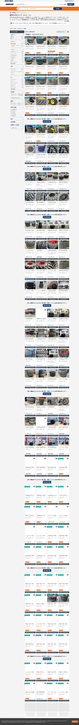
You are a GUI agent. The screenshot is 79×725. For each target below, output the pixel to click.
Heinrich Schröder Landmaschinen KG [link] (43, 299)
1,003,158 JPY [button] (51, 522)
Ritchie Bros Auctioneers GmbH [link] (64, 475)
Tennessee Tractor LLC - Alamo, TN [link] (65, 115)
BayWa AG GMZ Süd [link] (41, 238)
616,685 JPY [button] (50, 365)
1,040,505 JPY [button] (51, 345)
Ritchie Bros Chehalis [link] (30, 54)
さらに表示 (67, 21)
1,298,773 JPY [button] (62, 385)
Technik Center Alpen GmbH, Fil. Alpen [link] (31, 163)
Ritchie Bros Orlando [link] (41, 143)
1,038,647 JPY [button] (28, 257)
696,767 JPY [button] (39, 433)
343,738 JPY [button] (50, 433)
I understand (75, 721)
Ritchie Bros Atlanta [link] (63, 54)
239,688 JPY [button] (39, 698)
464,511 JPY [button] (28, 277)
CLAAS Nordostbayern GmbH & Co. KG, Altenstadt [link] (67, 523)
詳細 (12, 118)
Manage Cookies (29, 722)
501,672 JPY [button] (50, 208)
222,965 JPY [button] (50, 161)
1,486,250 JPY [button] (40, 161)
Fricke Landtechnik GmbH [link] (41, 435)
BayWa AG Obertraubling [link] (52, 347)
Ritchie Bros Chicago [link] (30, 74)
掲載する (71, 4)
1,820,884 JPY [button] (62, 413)
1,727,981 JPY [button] (62, 297)
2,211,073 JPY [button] (28, 236)
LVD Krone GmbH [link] (53, 163)
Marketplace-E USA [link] (52, 54)
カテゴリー (13, 41)
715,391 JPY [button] (62, 113)
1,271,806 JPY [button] (62, 141)
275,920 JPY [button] (39, 413)
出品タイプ (13, 34)
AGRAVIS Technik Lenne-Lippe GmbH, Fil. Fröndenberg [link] (34, 299)
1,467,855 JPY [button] (62, 522)
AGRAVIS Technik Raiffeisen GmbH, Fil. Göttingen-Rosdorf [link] (35, 387)
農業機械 (14, 12)
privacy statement (38, 722)
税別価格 (12, 91)
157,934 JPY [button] (62, 277)
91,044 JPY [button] (28, 188)
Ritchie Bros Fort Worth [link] (41, 54)
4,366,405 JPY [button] (40, 345)
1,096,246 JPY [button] (51, 188)
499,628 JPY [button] (62, 365)
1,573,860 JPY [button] (62, 93)
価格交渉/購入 (50, 51)
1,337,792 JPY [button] (40, 297)
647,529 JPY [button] (50, 385)
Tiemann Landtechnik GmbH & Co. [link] (31, 238)
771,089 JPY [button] (28, 542)
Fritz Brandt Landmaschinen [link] (41, 258)
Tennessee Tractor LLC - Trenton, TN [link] (65, 143)
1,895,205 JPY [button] (28, 297)
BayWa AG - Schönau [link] (41, 190)
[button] (17, 31)
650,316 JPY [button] (39, 325)
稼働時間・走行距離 (15, 124)
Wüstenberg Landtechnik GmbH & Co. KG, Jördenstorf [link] (46, 367)
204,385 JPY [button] (39, 236)
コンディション (14, 127)
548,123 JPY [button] (50, 325)
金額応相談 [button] (28, 161)
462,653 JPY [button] (28, 208)
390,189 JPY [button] (62, 325)
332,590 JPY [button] (39, 208)
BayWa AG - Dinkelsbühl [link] (64, 367)
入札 (27, 52)
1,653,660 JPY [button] (62, 188)
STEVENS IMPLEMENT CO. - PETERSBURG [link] (66, 94)
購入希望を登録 (47, 121)
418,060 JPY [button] (39, 542)
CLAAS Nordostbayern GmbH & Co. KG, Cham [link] (67, 387)
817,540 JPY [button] (50, 277)
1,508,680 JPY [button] (28, 141)
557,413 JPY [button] (28, 385)
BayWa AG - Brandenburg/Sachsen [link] (42, 163)
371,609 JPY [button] (28, 433)
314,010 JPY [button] (50, 297)
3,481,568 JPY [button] (51, 113)
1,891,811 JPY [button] (40, 113)
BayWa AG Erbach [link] (64, 299)
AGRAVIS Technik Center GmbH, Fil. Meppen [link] (55, 190)
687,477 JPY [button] (50, 236)
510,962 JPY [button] (39, 365)
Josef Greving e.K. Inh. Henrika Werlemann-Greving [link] (45, 700)
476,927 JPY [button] (50, 52)
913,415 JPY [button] (62, 345)
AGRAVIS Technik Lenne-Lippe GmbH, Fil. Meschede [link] (34, 279)
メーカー (12, 49)
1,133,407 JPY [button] (51, 257)
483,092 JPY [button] (62, 236)
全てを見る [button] (13, 63)
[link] (30, 40)
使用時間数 (13, 121)
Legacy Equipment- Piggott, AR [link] (30, 143)
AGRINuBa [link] (30, 435)
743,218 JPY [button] (28, 345)
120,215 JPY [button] (39, 188)
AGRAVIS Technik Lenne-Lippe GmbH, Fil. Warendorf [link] (68, 258)
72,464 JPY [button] (61, 208)
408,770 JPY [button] (62, 257)
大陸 (12, 66)
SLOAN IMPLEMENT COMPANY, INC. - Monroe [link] (56, 143)
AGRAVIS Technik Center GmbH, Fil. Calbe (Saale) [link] (33, 415)
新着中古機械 (13, 107)
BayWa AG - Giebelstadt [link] (30, 347)
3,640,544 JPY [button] (51, 141)
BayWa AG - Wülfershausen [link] (52, 258)
